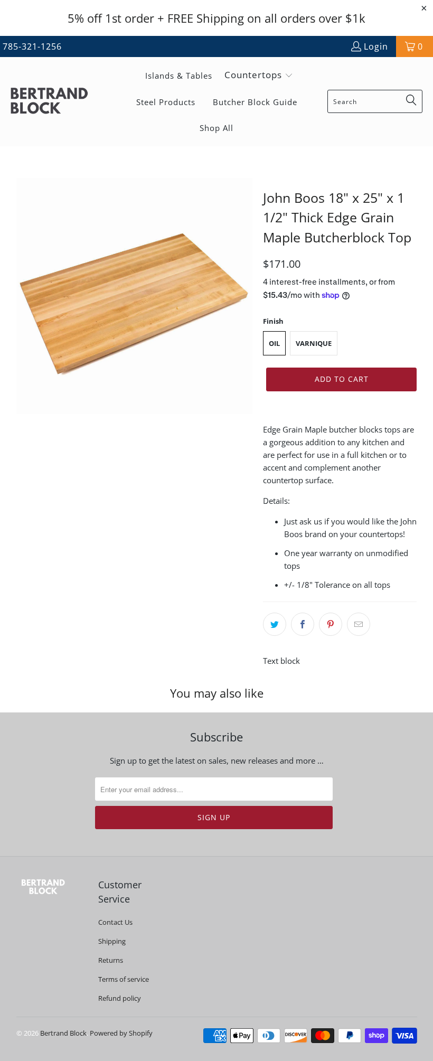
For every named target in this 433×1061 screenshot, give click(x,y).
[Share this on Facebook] (302, 624)
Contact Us (115, 922)
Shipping (112, 941)
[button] (258, 75)
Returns (110, 960)
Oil (274, 343)
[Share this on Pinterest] (330, 624)
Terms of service (123, 979)
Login (376, 46)
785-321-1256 (32, 46)
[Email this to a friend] (358, 624)
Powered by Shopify (121, 1033)
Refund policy (119, 998)
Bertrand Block (63, 1033)
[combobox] (374, 101)
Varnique (314, 343)
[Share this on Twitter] (274, 624)
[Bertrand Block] (58, 101)
